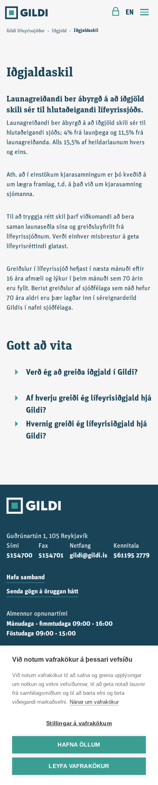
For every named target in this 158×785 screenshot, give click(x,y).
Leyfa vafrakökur (79, 766)
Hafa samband (25, 577)
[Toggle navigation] (144, 13)
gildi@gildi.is (88, 556)
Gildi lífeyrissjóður (25, 31)
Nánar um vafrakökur (94, 702)
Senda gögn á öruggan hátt (42, 592)
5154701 (51, 556)
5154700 (19, 556)
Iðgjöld (59, 31)
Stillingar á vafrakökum (79, 723)
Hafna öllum (79, 745)
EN (130, 13)
